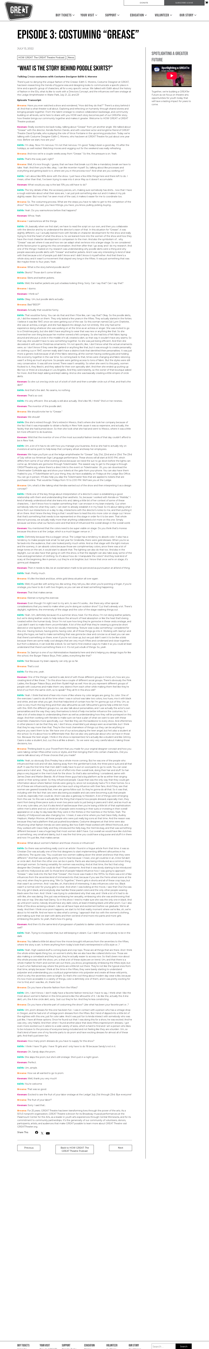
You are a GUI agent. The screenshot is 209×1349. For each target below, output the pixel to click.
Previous (29, 1147)
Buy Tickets (64, 15)
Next (120, 1147)
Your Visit (87, 15)
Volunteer (162, 15)
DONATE (144, 3)
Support (111, 15)
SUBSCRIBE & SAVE (184, 3)
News (71, 57)
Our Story (187, 15)
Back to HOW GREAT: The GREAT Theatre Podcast (75, 1149)
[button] (37, 1132)
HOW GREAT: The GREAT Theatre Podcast (41, 57)
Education (137, 15)
